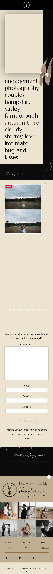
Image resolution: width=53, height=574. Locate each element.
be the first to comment (26, 310)
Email (26, 396)
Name (26, 386)
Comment (26, 344)
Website (26, 407)
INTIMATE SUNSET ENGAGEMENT (28, 455)
